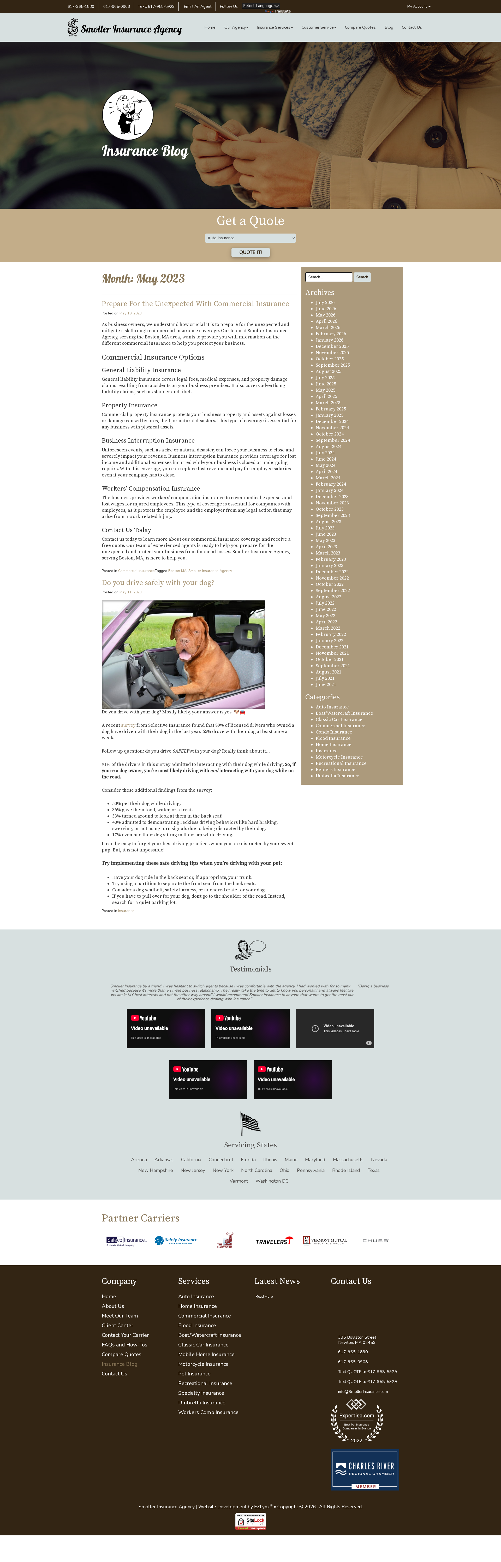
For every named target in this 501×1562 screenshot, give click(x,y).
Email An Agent (197, 6)
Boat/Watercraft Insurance (344, 713)
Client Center (117, 1312)
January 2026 (329, 340)
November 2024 (332, 428)
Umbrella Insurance (337, 776)
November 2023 (332, 503)
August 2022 (328, 597)
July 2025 (325, 378)
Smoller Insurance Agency (210, 570)
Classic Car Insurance (339, 720)
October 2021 (330, 660)
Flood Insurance (333, 738)
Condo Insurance (334, 732)
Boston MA (177, 570)
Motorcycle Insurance (339, 757)
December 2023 (332, 497)
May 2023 (325, 541)
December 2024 (332, 422)
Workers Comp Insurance (208, 1399)
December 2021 (332, 647)
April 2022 (326, 622)
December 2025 (332, 346)
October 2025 (330, 359)
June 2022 (326, 609)
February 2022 (331, 634)
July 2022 (325, 603)
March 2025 (328, 403)
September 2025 (333, 365)
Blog (389, 27)
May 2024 (325, 465)
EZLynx (262, 1494)
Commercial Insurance (136, 570)
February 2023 (331, 559)
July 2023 (325, 528)
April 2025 (326, 397)
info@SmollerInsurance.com (363, 1378)
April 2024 (326, 472)
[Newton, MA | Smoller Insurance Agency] (125, 27)
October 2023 (330, 509)
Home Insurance (333, 745)
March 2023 (328, 553)
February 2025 (331, 409)
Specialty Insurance (201, 1380)
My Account (417, 6)
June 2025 (326, 384)
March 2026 (328, 328)
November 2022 (332, 578)
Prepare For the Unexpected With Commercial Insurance (195, 303)
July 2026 (325, 303)
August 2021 (328, 672)
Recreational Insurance (341, 763)
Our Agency (235, 27)
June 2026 (326, 309)
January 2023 (329, 566)
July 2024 (325, 453)
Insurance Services (273, 27)
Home (210, 27)
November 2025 (332, 353)
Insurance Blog (120, 1351)
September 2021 (333, 666)
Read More (264, 1283)
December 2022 (332, 572)
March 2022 (328, 628)
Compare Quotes (360, 27)
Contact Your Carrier (125, 1322)
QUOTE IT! (251, 252)
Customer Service (318, 27)
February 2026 (331, 334)
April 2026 (326, 321)
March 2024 (328, 478)
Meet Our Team (120, 1303)
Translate (283, 11)
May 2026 (325, 315)
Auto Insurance (332, 707)
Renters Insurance (335, 770)
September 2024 (333, 440)
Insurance (126, 910)
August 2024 (328, 447)
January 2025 (329, 415)
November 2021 (332, 653)
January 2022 (329, 641)
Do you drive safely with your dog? (158, 582)
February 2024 (331, 484)
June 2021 (326, 685)
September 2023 (333, 515)
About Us (113, 1293)
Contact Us (412, 27)
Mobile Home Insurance (206, 1341)
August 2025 (328, 371)
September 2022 (333, 591)
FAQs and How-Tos (124, 1332)
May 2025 (325, 390)
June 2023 (326, 534)
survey (128, 725)
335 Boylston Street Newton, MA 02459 (357, 1327)
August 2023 (328, 522)
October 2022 (330, 584)
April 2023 (326, 547)
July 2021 (325, 678)
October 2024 (330, 434)
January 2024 (329, 490)
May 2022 (325, 616)
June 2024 (326, 459)
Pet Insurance (194, 1360)
